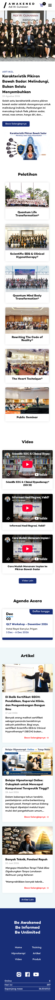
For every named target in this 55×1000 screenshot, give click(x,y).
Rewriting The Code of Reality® (27, 339)
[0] (41, 5)
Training (36, 947)
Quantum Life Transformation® (27, 214)
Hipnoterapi (18, 953)
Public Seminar (27, 417)
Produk (37, 959)
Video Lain (27, 581)
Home (18, 947)
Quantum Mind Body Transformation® (27, 297)
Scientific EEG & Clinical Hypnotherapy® (27, 256)
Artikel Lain (27, 900)
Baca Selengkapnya (16, 124)
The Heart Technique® (27, 379)
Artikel (36, 953)
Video (18, 959)
